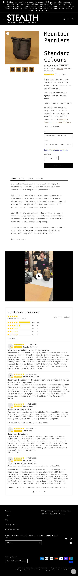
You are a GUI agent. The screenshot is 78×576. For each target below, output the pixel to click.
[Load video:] (39, 276)
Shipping (60, 68)
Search (7, 511)
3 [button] (39, 492)
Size (46, 141)
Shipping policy (50, 570)
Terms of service (35, 570)
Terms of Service (12, 529)
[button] (4, 19)
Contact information (65, 570)
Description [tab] (18, 178)
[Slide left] (7, 69)
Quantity (47, 154)
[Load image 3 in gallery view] (25, 69)
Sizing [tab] (39, 178)
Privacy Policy (11, 524)
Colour (46, 132)
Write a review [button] (61, 317)
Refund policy (68, 568)
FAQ (6, 520)
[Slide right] (37, 69)
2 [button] (36, 492)
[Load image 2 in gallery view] (18, 69)
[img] (19, 345)
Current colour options (56, 150)
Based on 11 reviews (18, 319)
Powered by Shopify (53, 568)
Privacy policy (21, 570)
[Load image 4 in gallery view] (31, 69)
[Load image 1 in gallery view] (12, 69)
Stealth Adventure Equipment (35, 568)
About (7, 515)
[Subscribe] (39, 542)
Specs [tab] (30, 178)
